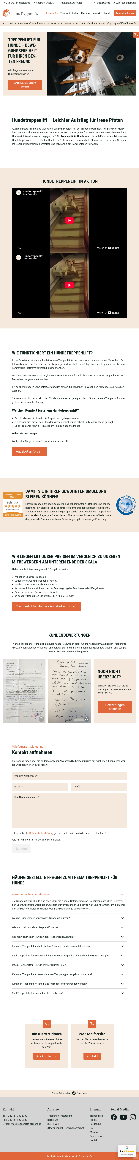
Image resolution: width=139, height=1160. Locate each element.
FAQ (92, 1128)
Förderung (95, 1123)
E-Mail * (18, 786)
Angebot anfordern (125, 13)
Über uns (85, 13)
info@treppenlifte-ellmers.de (121, 23)
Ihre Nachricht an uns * (26, 797)
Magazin (97, 13)
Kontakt (107, 13)
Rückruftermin (46, 1056)
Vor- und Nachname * (25, 776)
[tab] (69, 894)
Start (5, 23)
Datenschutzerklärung (41, 833)
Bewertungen (97, 1136)
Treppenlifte (52, 13)
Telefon (77, 786)
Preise (93, 1119)
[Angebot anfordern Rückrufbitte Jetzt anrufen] (136, 35)
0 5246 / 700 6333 (71, 23)
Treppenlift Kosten (69, 13)
